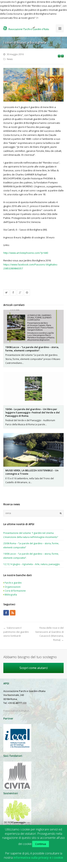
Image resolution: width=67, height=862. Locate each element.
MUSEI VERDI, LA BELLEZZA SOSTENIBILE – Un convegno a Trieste (31, 472)
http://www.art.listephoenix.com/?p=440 (25, 252)
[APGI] (26, 28)
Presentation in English (16, 710)
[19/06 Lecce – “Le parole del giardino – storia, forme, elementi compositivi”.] (33, 326)
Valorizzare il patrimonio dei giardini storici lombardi (16, 631)
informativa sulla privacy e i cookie (38, 858)
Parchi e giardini (13, 582)
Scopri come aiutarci (34, 668)
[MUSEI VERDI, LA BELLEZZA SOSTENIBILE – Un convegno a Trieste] (33, 450)
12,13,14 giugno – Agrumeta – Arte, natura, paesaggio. (31, 564)
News (10, 59)
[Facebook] (6, 613)
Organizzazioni (12, 586)
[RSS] (12, 613)
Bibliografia (11, 594)
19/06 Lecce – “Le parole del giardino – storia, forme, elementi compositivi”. (32, 348)
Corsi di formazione (15, 590)
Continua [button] (40, 844)
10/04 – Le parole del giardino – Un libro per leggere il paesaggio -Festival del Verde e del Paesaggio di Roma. (32, 412)
